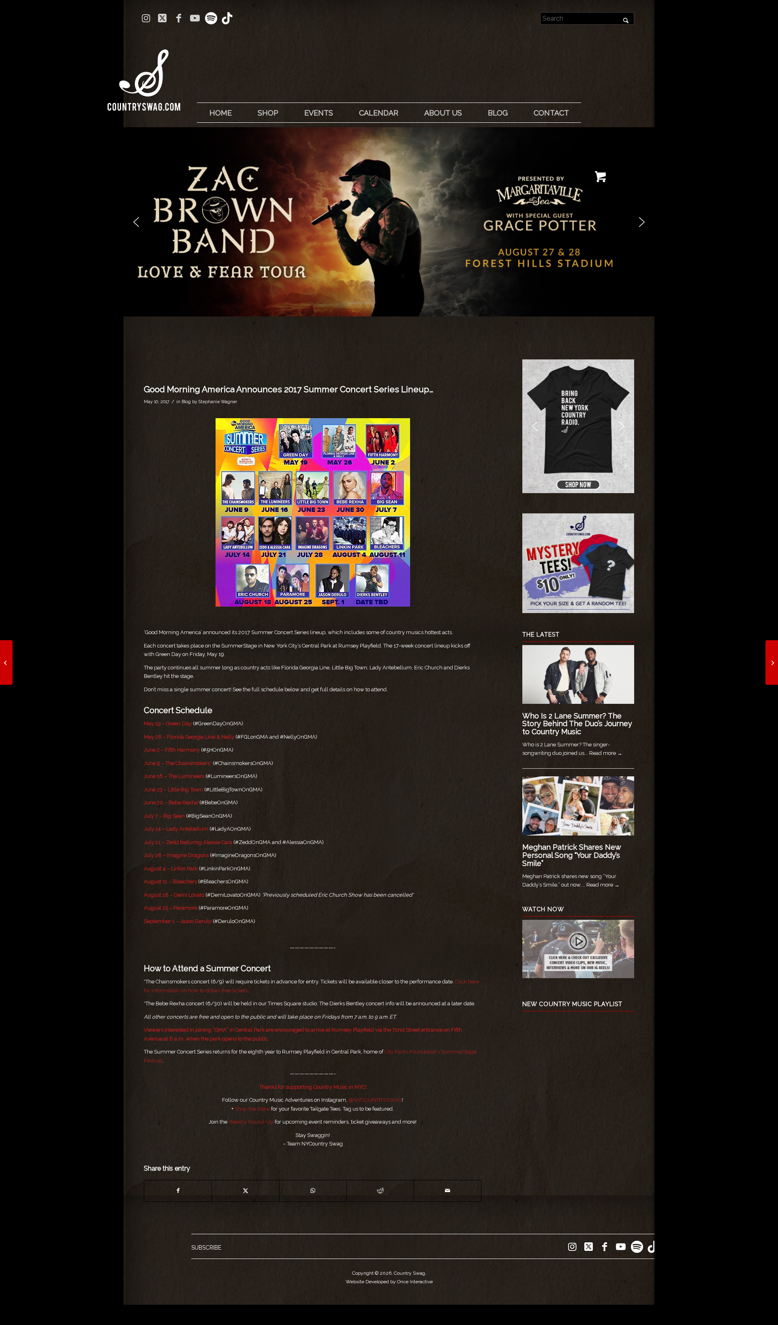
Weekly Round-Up (251, 1122)
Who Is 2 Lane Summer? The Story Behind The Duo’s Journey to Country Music (577, 724)
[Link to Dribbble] (227, 18)
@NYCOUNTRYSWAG (375, 1100)
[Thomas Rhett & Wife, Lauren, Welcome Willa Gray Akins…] (771, 662)
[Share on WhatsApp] (313, 1190)
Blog (186, 401)
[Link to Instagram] (146, 18)
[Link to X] (162, 18)
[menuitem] (220, 113)
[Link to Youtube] (195, 18)
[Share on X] (245, 1190)
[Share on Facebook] (178, 1190)
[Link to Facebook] (178, 18)
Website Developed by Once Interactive (389, 1281)
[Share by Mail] (447, 1190)
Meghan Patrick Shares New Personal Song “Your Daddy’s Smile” (571, 855)
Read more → (605, 753)
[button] (389, 221)
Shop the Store (252, 1109)
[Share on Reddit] (380, 1190)
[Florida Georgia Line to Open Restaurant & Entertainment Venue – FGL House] (6, 662)
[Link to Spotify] (211, 18)
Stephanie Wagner (218, 401)
